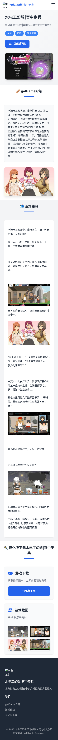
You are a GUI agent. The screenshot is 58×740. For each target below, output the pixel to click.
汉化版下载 (20, 43)
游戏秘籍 (10, 709)
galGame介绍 (12, 704)
